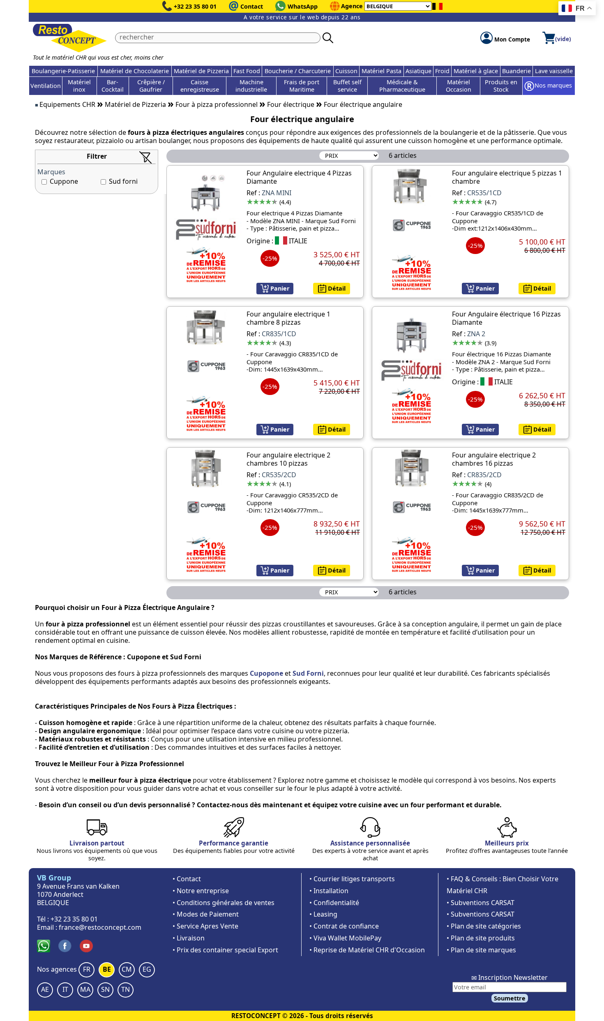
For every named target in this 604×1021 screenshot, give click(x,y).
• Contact (187, 878)
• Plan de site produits (481, 937)
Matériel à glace (476, 71)
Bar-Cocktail (112, 85)
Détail (336, 288)
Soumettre (510, 998)
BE (107, 969)
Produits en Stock (501, 85)
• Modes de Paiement (206, 914)
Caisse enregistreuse (199, 85)
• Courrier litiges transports (352, 878)
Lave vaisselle (554, 71)
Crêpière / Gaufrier (151, 85)
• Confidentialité (334, 902)
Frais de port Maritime (301, 85)
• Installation (328, 890)
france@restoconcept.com (100, 927)
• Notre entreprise (201, 890)
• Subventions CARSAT (480, 902)
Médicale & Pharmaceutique (402, 85)
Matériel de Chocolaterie (134, 71)
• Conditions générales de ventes (223, 902)
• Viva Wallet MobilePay (345, 937)
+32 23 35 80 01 (195, 6)
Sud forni (123, 181)
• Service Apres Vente (205, 926)
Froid (442, 71)
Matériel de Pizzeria (201, 71)
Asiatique (418, 71)
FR (86, 969)
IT (65, 989)
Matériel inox (79, 85)
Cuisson (346, 71)
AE (45, 989)
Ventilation (45, 86)
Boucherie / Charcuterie (298, 71)
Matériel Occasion (458, 85)
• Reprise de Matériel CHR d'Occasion (367, 949)
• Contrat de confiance (344, 926)
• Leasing (323, 914)
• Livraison (189, 937)
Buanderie (516, 71)
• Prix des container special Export (225, 949)
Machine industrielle (251, 85)
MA (85, 989)
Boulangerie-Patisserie (63, 71)
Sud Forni (308, 673)
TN (125, 989)
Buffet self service (347, 85)
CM (127, 969)
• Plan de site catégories (484, 926)
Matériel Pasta (381, 71)
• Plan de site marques (481, 949)
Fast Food (246, 71)
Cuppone (64, 181)
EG (147, 969)
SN (105, 989)
